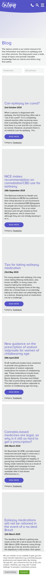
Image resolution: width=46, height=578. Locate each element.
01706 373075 (32, 5)
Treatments (17, 143)
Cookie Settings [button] (10, 572)
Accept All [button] (24, 572)
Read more (14, 137)
